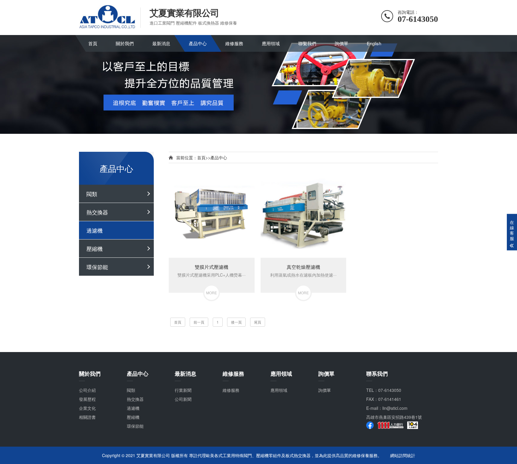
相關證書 (87, 417)
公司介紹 (87, 390)
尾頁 (257, 322)
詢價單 (341, 43)
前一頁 (199, 322)
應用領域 (271, 43)
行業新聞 (183, 390)
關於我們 (125, 43)
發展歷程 (87, 399)
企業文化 (87, 408)
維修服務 (234, 43)
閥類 (91, 194)
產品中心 (198, 43)
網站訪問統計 (402, 455)
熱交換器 (97, 212)
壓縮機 (94, 248)
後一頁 (236, 322)
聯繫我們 (307, 43)
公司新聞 (183, 399)
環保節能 (97, 267)
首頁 (92, 43)
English (374, 43)
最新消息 (161, 43)
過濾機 (94, 230)
